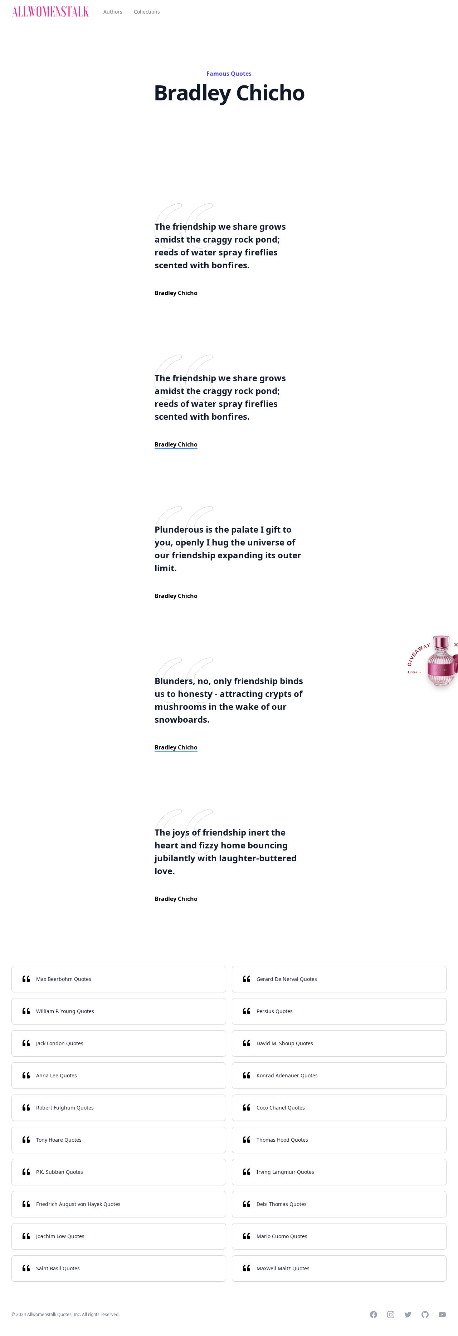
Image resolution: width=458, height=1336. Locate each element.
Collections (147, 11)
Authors (112, 11)
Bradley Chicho (176, 293)
